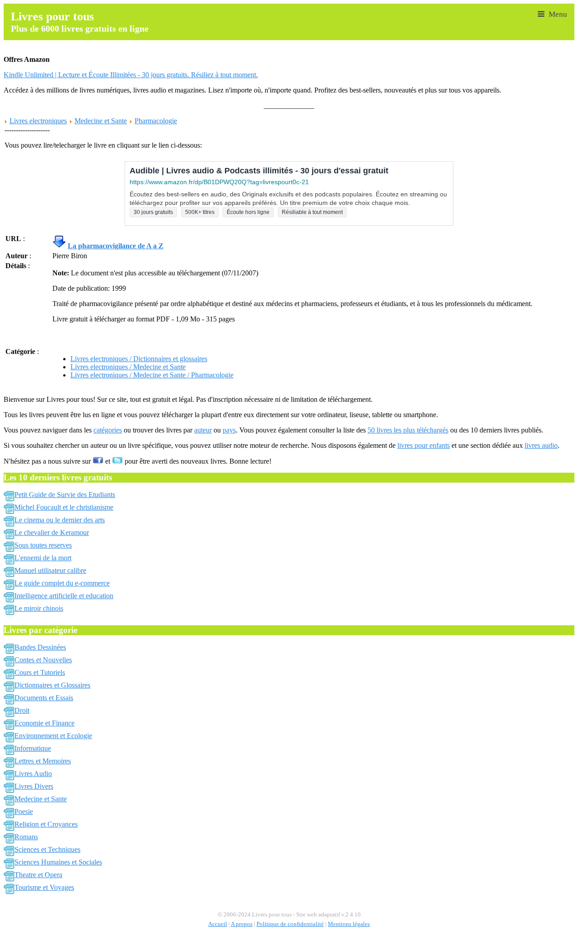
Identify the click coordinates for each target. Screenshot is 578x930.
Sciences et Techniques (47, 849)
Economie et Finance (44, 723)
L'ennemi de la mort (42, 558)
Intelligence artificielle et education (63, 596)
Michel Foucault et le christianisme (63, 507)
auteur (203, 430)
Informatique (32, 748)
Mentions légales (349, 924)
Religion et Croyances (46, 824)
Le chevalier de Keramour (51, 532)
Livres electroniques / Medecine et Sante (128, 367)
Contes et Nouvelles (43, 660)
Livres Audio (33, 773)
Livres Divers (33, 786)
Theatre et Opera (38, 875)
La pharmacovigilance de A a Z (115, 246)
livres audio (541, 445)
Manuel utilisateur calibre (50, 570)
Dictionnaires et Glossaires (52, 685)
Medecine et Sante (101, 121)
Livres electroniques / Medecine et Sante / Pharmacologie (151, 375)
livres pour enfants (423, 445)
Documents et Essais (43, 698)
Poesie (23, 811)
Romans (26, 837)
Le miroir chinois (38, 608)
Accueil (217, 924)
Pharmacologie (156, 121)
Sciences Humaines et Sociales (58, 862)
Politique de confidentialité (290, 924)
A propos (241, 924)
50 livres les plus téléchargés (408, 430)
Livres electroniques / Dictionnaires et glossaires (138, 359)
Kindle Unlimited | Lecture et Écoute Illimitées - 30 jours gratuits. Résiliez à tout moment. (131, 75)
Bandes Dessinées (40, 647)
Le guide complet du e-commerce (62, 583)
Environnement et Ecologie (53, 735)
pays (229, 430)
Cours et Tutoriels (39, 672)
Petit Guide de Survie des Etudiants (64, 494)
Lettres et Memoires (42, 761)
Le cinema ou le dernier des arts (59, 520)
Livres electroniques (38, 121)
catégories (107, 430)
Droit (21, 710)
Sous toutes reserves (43, 545)
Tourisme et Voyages (44, 887)
